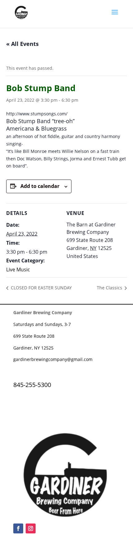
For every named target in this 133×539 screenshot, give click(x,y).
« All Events (22, 43)
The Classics (110, 288)
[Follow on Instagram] (31, 528)
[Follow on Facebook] (18, 528)
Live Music (18, 269)
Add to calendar (39, 186)
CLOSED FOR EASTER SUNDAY (41, 288)
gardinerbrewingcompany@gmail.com (52, 359)
